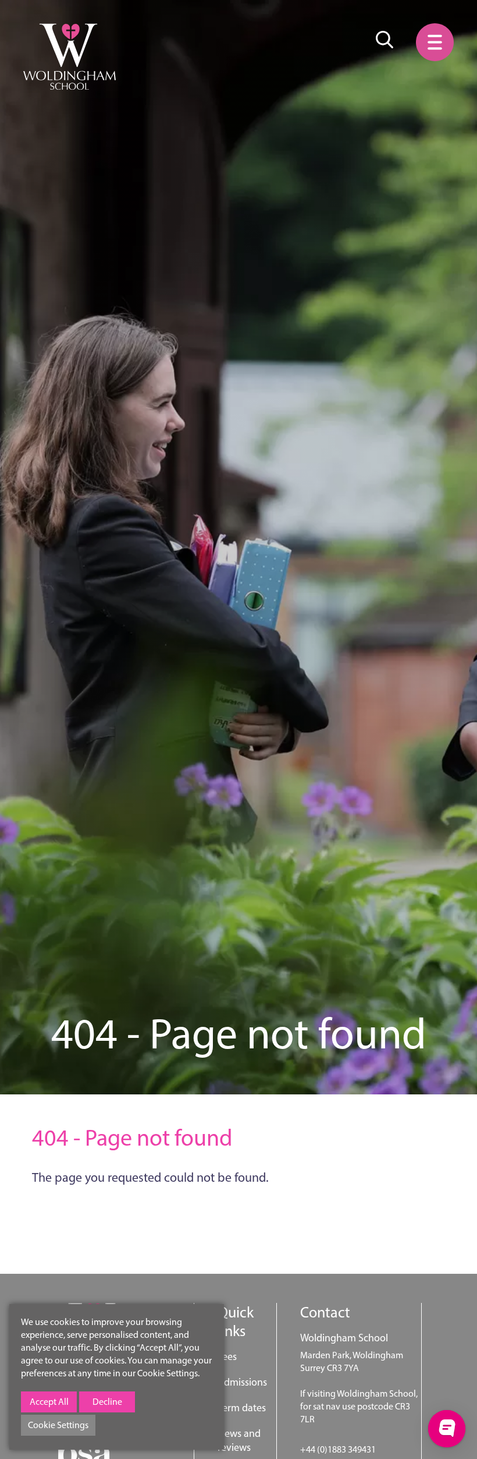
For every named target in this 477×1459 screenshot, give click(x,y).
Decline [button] (107, 1401)
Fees (227, 1356)
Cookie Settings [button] (58, 1424)
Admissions (242, 1382)
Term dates (242, 1407)
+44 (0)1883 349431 (338, 1449)
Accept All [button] (49, 1401)
